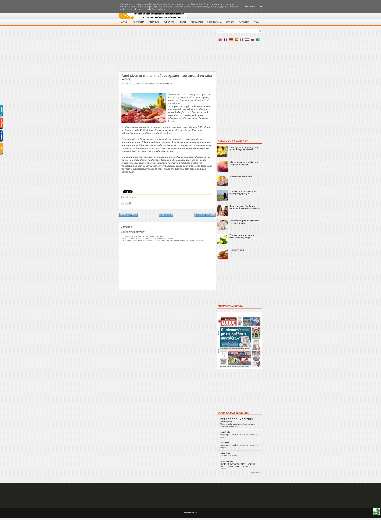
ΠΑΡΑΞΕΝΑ (244, 22)
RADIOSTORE (226, 461)
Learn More (251, 7)
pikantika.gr (225, 453)
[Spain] (237, 40)
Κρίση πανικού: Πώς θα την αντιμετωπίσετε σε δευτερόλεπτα (244, 207)
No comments (165, 83)
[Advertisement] (167, 49)
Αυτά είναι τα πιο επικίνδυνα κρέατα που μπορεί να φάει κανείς (166, 77)
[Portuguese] (258, 40)
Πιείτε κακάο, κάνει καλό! (241, 177)
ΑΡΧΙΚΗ (124, 22)
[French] (226, 40)
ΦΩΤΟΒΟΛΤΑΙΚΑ (214, 22)
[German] (231, 40)
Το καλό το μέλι (236, 250)
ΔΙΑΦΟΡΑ (230, 22)
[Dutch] (247, 40)
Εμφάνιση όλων (256, 473)
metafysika (225, 432)
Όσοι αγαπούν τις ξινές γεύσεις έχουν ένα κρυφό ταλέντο (244, 148)
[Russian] (253, 40)
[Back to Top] (376, 512)
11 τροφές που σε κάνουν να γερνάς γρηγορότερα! (242, 192)
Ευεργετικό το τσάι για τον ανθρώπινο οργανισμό (241, 236)
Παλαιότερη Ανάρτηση (205, 215)
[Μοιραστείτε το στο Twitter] (126, 203)
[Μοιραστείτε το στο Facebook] (129, 203)
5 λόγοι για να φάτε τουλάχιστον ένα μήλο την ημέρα (244, 163)
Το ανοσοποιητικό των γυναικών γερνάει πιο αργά (244, 222)
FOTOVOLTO (154, 22)
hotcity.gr (224, 443)
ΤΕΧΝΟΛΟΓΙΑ (138, 22)
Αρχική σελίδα (166, 215)
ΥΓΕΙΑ (256, 22)
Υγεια (134, 197)
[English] (220, 40)
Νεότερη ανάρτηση (128, 215)
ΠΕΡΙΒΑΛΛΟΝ (197, 22)
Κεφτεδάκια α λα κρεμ (229, 456)
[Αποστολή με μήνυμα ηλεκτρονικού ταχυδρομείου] (122, 203)
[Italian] (242, 40)
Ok (261, 7)
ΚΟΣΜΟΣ (182, 22)
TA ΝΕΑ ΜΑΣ (169, 22)
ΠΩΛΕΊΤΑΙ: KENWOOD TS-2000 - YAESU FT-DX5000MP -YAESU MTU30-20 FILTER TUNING (238, 466)
